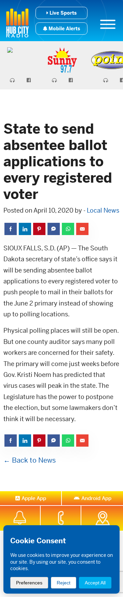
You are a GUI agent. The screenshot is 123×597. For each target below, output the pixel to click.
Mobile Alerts (63, 29)
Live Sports (62, 13)
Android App (96, 498)
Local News (103, 210)
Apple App (34, 498)
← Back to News (29, 460)
